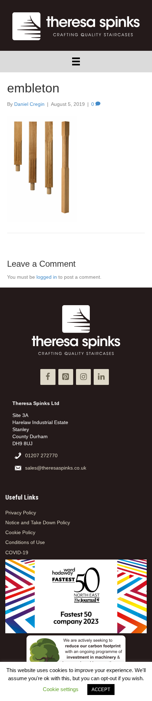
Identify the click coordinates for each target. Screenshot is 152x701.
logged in (46, 277)
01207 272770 (41, 455)
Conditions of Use (25, 542)
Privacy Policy (20, 512)
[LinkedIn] (101, 377)
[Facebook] (47, 377)
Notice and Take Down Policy (37, 522)
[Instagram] (83, 377)
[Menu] (76, 61)
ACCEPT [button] (101, 689)
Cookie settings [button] (60, 689)
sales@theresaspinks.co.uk (55, 468)
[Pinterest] (65, 377)
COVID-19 (16, 552)
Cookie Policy (20, 532)
